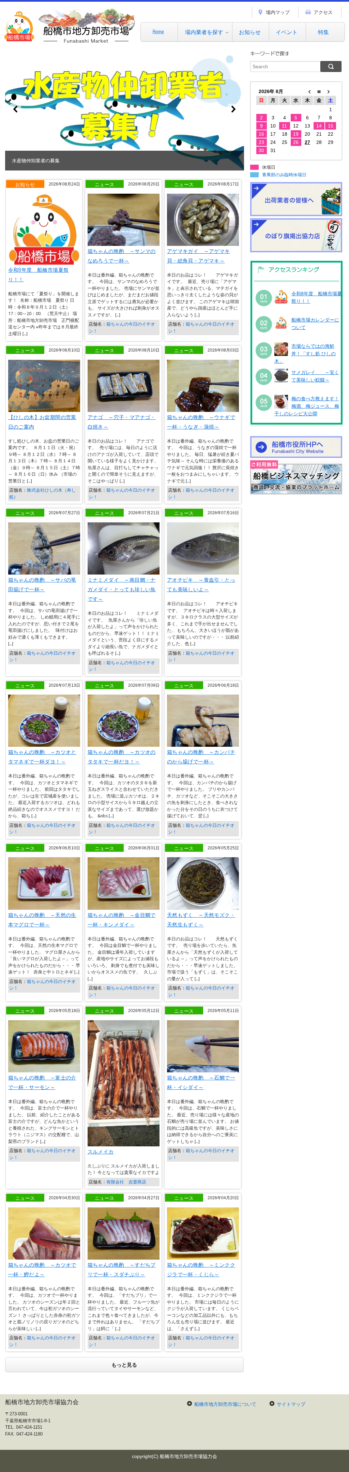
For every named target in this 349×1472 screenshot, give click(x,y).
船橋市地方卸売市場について (225, 1404)
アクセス (323, 12)
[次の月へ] (330, 91)
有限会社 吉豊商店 (126, 1182)
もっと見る (124, 1365)
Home (158, 32)
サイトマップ (291, 1404)
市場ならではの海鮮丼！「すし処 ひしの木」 (305, 353)
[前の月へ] (307, 91)
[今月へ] (319, 91)
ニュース (105, 184)
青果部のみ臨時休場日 (284, 174)
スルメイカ (101, 1151)
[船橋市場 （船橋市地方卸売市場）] (70, 42)
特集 (323, 32)
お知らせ (250, 32)
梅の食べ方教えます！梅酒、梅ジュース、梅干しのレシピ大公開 (306, 406)
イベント (287, 32)
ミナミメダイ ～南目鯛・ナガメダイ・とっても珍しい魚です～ (122, 589)
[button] (124, 109)
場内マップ (278, 12)
